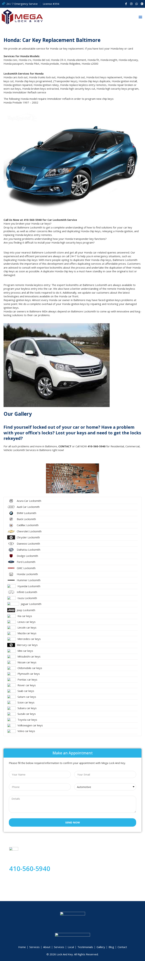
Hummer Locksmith (28, 580)
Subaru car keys (27, 708)
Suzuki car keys (27, 714)
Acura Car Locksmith (29, 501)
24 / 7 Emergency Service (22, 4)
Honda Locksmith (27, 574)
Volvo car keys (26, 731)
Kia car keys (25, 616)
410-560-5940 (29, 868)
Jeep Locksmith (26, 610)
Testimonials (85, 947)
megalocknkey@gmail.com (25, 877)
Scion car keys (26, 702)
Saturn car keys (27, 696)
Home (22, 947)
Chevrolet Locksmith (29, 531)
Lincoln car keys (27, 627)
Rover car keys (27, 685)
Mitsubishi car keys (29, 656)
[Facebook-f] (126, 3)
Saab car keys (26, 691)
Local (71, 947)
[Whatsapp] (136, 3)
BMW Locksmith (26, 513)
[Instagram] (131, 3)
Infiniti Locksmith (27, 592)
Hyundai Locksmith (29, 586)
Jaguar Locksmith (31, 604)
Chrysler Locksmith (28, 537)
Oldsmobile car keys (30, 668)
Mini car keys (25, 651)
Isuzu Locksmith (27, 598)
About (46, 947)
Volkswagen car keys (30, 725)
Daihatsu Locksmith (28, 549)
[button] (140, 17)
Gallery (101, 947)
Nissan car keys (27, 662)
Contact (122, 947)
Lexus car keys (27, 622)
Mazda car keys (27, 633)
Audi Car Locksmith (28, 507)
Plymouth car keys (29, 673)
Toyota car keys (27, 719)
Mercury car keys (27, 645)
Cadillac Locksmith (28, 525)
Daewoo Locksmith (28, 543)
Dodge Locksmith (27, 556)
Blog (111, 947)
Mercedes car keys (29, 639)
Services (34, 947)
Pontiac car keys (27, 679)
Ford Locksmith (26, 562)
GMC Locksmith (26, 568)
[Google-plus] (142, 3)
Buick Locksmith (26, 519)
